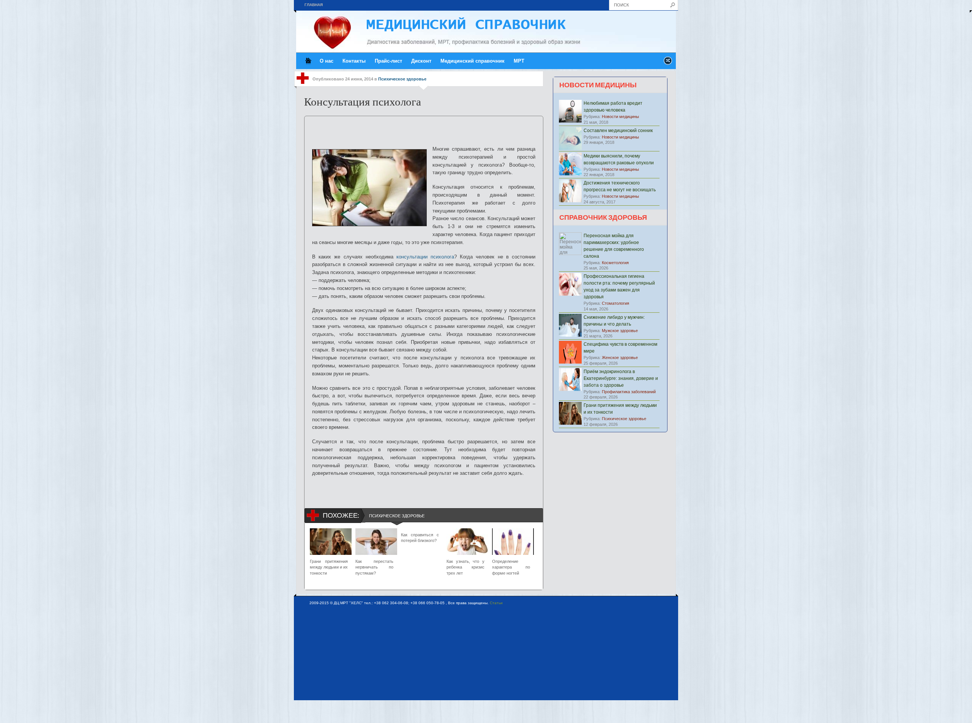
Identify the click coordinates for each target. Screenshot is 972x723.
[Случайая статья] (668, 63)
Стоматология (615, 303)
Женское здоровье (620, 357)
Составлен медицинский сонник (618, 130)
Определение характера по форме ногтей (511, 567)
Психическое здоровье (402, 79)
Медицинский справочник (472, 61)
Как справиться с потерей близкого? (420, 537)
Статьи (496, 603)
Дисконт (421, 61)
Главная (314, 5)
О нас (326, 61)
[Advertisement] (424, 127)
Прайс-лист (388, 61)
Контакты (354, 61)
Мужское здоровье (620, 330)
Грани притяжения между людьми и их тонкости (329, 567)
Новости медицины (620, 116)
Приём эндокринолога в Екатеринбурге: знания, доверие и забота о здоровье (621, 378)
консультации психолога (425, 257)
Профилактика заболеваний (629, 391)
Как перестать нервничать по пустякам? (374, 567)
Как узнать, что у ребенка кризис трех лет (465, 567)
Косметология (615, 262)
